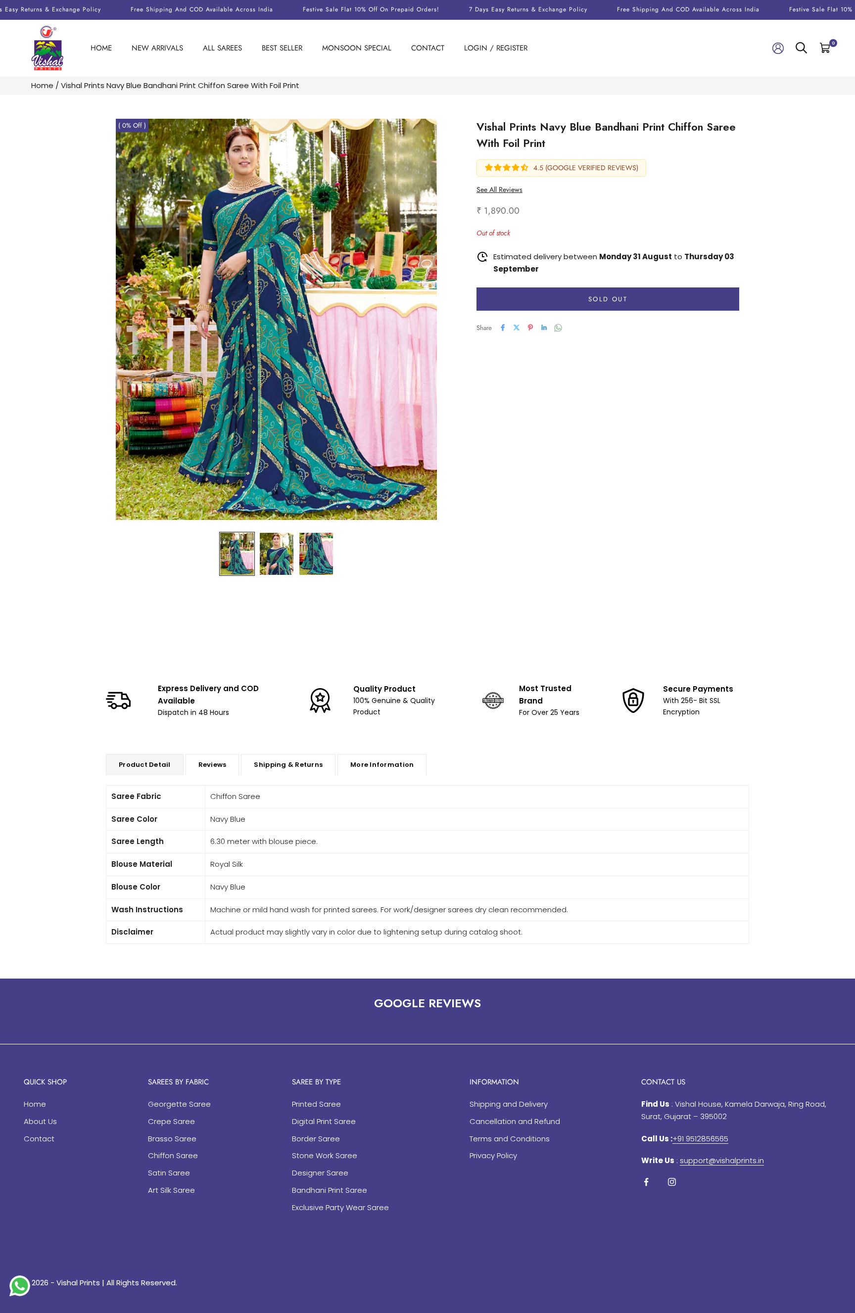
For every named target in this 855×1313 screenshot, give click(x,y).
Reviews (212, 764)
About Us (40, 1121)
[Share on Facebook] (503, 327)
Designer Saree (320, 1173)
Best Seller (282, 48)
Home (101, 48)
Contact (427, 48)
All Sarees (222, 48)
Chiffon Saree (173, 1155)
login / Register (495, 48)
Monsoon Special (356, 48)
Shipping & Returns (288, 764)
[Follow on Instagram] (672, 1182)
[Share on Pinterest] (530, 327)
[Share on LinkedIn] (544, 327)
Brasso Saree (172, 1138)
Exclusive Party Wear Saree (340, 1207)
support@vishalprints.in (722, 1160)
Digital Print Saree (324, 1121)
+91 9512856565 (700, 1138)
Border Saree (316, 1138)
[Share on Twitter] (517, 327)
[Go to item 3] (316, 554)
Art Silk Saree (171, 1190)
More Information (382, 764)
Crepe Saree (171, 1121)
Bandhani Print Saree (329, 1190)
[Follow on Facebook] (646, 1182)
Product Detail (145, 764)
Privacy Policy (493, 1155)
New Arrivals (157, 48)
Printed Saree (316, 1104)
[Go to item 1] (237, 554)
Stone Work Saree (324, 1155)
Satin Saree (169, 1173)
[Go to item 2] (276, 554)
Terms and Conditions (510, 1138)
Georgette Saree (179, 1104)
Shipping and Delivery (509, 1104)
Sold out (607, 298)
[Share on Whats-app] (558, 327)
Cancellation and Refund (515, 1121)
